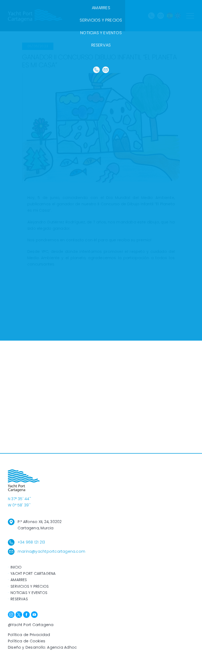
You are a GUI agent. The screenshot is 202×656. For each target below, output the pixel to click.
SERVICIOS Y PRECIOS (101, 20)
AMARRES (101, 8)
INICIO (16, 567)
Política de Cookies (26, 641)
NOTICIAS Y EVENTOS (101, 33)
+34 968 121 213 (31, 542)
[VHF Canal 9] (96, 70)
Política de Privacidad (29, 634)
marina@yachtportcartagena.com (51, 551)
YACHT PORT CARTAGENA (33, 573)
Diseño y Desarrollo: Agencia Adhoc (42, 647)
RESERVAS (101, 45)
